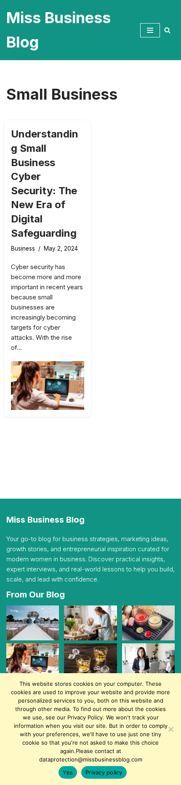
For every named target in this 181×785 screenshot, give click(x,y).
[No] (170, 729)
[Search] (167, 30)
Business (23, 248)
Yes (68, 772)
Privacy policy (103, 772)
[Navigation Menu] (150, 30)
